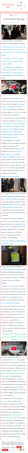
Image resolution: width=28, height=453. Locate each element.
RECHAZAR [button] (5, 449)
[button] (21, 2)
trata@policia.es (5, 320)
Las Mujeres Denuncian (14, 22)
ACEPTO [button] (19, 447)
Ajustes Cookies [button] (6, 447)
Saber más (13, 447)
